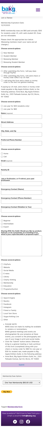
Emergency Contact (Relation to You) (16, 207)
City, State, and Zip (8, 131)
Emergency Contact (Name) (12, 189)
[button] (38, 9)
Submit (21, 365)
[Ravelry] (15, 422)
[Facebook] (28, 422)
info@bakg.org (29, 416)
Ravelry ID (5, 170)
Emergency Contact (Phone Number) (16, 198)
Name (7, 113)
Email (6, 161)
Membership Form (15, 407)
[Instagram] (21, 422)
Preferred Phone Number (11, 140)
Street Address (7, 122)
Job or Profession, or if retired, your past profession (17, 179)
